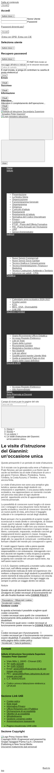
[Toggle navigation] (23, 151)
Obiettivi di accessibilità (18, 714)
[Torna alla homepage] (27, 112)
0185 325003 (17, 666)
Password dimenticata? (12, 27)
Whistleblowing (14, 716)
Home (10, 429)
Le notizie (11, 434)
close (4, 163)
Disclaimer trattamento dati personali (19, 747)
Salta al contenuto (10, 2)
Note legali (12, 704)
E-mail (30, 62)
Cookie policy (13, 701)
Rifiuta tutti (23, 600)
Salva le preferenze (22, 643)
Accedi (5, 5)
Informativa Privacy (16, 706)
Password (32, 22)
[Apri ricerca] (31, 129)
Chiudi (4, 83)
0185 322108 (17, 664)
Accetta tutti (11, 603)
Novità (10, 431)
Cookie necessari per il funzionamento (20, 633)
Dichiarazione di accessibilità (21, 711)
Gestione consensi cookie (19, 719)
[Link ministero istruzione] (14, 116)
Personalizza (7, 600)
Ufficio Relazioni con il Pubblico (22, 709)
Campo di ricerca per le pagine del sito (20, 401)
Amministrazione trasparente (21, 721)
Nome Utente (33, 19)
